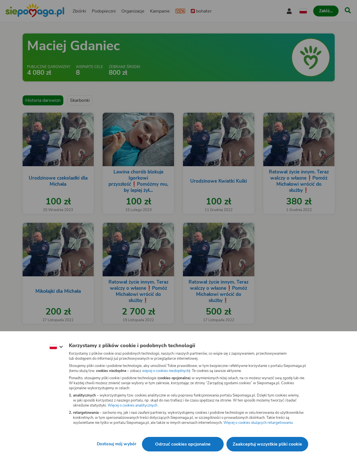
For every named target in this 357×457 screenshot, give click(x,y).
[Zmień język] (56, 347)
